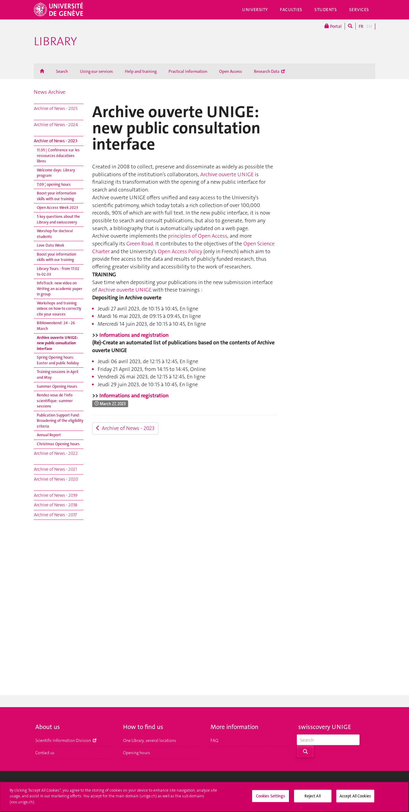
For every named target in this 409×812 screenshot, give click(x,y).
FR (361, 26)
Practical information (188, 71)
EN (369, 26)
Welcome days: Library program (56, 172)
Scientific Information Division (63, 740)
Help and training (141, 71)
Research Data (267, 71)
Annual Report (49, 434)
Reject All (312, 796)
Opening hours (136, 752)
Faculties (291, 10)
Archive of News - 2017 (55, 515)
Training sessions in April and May (57, 374)
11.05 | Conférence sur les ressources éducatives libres (58, 155)
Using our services (96, 71)
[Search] (350, 26)
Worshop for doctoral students (55, 233)
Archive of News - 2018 (55, 505)
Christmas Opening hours (58, 443)
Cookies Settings (270, 796)
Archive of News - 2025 (56, 108)
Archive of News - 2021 (55, 469)
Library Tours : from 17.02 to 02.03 (58, 271)
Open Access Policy (180, 251)
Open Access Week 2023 (57, 207)
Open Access (230, 71)
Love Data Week (50, 245)
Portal (335, 26)
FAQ (214, 740)
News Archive (49, 92)
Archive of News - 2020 (56, 479)
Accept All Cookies (355, 796)
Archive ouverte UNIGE (227, 174)
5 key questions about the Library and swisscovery (58, 219)
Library (55, 41)
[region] (204, 796)
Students (325, 10)
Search (62, 71)
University (255, 10)
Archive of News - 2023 (55, 141)
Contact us (44, 752)
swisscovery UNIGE (324, 727)
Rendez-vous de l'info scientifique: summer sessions (55, 401)
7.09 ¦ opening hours (54, 184)
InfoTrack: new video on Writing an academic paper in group (59, 288)
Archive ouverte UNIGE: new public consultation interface (57, 343)
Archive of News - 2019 (55, 495)
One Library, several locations (149, 740)
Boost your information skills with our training (56, 196)
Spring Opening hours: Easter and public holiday (58, 360)
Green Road (139, 243)
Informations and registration (134, 335)
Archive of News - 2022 (56, 453)
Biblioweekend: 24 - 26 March (56, 325)
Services (359, 10)
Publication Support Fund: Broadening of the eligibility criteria (60, 421)
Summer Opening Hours (57, 386)
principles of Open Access (197, 235)
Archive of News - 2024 (56, 125)
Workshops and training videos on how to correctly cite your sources (59, 309)
